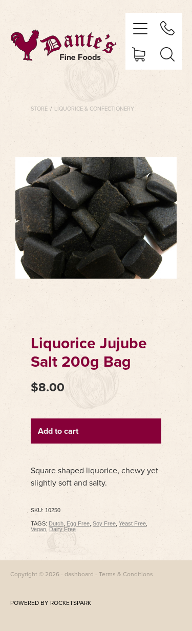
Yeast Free (132, 523)
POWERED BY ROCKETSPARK (50, 602)
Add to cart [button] (58, 431)
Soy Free (104, 523)
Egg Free (78, 523)
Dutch (56, 523)
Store (39, 108)
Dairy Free (62, 529)
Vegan (38, 529)
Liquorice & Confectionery (94, 108)
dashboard (79, 574)
